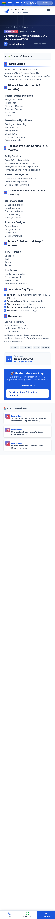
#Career (45, 347)
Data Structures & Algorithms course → (24, 393)
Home (7, 27)
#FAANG (14, 347)
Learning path (27, 385)
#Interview (26, 347)
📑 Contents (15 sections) (21, 56)
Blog (15, 27)
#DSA (36, 347)
